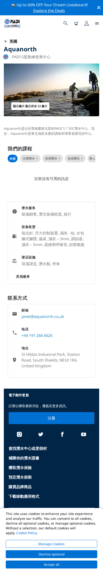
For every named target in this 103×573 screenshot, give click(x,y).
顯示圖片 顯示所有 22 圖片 (30, 106)
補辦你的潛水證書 (24, 458)
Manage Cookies (51, 544)
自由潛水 (74, 158)
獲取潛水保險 (20, 467)
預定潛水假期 (20, 477)
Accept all (51, 564)
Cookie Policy (26, 533)
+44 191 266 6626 (37, 335)
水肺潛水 (29, 158)
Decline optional (52, 554)
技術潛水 (51, 158)
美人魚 (93, 158)
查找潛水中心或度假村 (28, 448)
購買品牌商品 (20, 486)
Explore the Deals (49, 10)
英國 (12, 41)
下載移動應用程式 (24, 496)
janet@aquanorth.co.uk (43, 316)
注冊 (52, 418)
